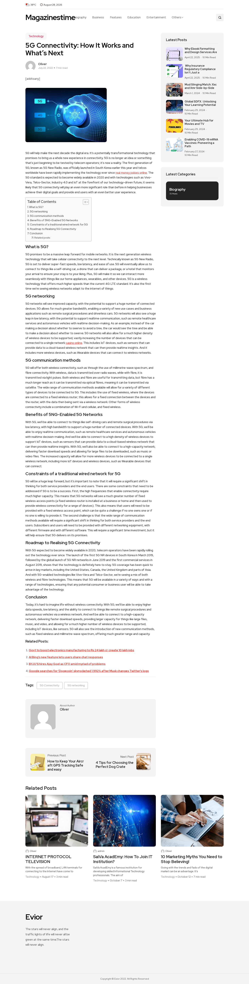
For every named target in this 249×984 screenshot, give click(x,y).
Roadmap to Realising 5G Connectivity (53, 229)
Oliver (33, 851)
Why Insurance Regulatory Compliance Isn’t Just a (200, 69)
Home (63, 17)
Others (176, 17)
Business (98, 17)
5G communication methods (47, 216)
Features (116, 17)
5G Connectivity (49, 685)
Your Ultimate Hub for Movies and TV (199, 122)
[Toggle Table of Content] (84, 202)
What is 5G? (36, 207)
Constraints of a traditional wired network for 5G (59, 224)
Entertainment (156, 17)
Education (134, 17)
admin (101, 851)
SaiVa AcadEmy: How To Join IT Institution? (122, 859)
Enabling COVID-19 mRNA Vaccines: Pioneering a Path (201, 143)
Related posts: (42, 237)
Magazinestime (50, 17)
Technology (36, 36)
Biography (79, 17)
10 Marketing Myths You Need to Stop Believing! (191, 859)
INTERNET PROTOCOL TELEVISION (48, 859)
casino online (74, 343)
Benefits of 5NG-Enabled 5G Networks (54, 220)
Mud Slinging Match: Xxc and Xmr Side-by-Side (201, 86)
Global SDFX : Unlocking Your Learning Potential (200, 103)
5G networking (39, 211)
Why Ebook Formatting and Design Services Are (201, 50)
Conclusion (36, 233)
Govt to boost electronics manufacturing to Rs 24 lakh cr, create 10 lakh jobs (81, 650)
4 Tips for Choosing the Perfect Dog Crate (114, 765)
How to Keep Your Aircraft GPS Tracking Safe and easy (65, 765)
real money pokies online (131, 173)
